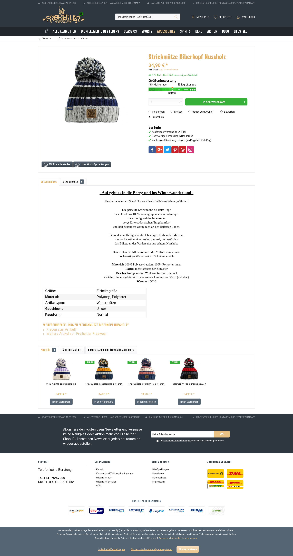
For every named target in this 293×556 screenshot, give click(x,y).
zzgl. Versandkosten (168, 70)
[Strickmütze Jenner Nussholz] (61, 369)
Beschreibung (49, 181)
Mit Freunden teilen (59, 164)
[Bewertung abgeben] (198, 61)
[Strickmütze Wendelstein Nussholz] (146, 369)
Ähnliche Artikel (72, 350)
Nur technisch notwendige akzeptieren (151, 549)
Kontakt (100, 469)
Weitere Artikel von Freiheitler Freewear (76, 334)
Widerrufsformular (106, 481)
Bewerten (229, 111)
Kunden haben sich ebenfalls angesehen (111, 350)
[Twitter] (167, 149)
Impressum (158, 481)
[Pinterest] (175, 149)
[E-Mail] (182, 149)
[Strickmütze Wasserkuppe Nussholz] (104, 369)
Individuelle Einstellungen (111, 549)
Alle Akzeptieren (188, 549)
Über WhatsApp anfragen (94, 164)
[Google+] (159, 149)
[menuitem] (245, 17)
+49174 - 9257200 (51, 478)
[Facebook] (152, 149)
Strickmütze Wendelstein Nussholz (146, 384)
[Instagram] (190, 149)
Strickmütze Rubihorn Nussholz (189, 384)
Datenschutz (159, 477)
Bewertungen (73, 181)
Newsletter (158, 473)
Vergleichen (158, 111)
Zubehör (48, 350)
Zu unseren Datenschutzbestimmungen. (178, 538)
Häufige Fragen (160, 469)
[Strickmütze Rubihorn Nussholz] (189, 369)
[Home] (46, 31)
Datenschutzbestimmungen (177, 440)
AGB (98, 485)
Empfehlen (157, 117)
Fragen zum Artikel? (202, 111)
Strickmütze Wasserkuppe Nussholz (103, 384)
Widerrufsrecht (104, 477)
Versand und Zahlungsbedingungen (115, 473)
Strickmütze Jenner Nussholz (61, 384)
